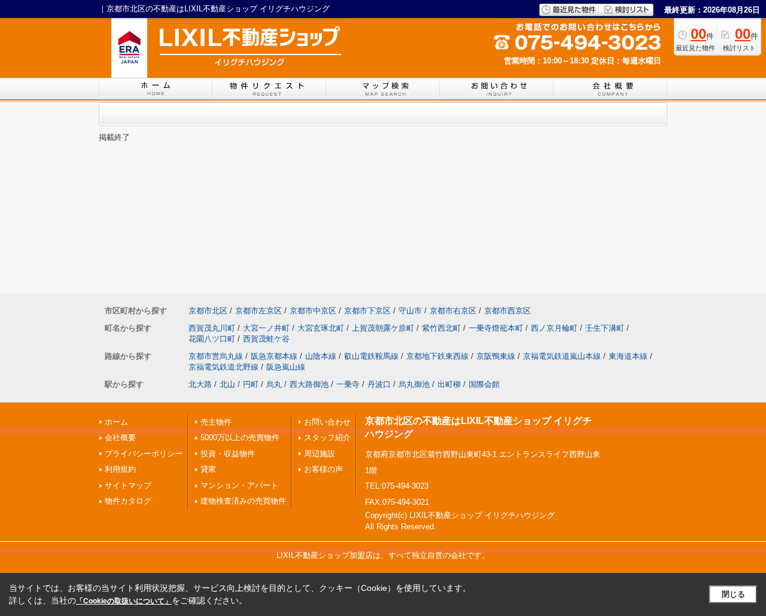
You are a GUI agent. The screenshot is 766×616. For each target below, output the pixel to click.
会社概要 (120, 437)
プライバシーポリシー (144, 453)
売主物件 (216, 421)
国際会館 (484, 384)
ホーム (116, 421)
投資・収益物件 (227, 453)
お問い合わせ (327, 421)
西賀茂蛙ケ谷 (266, 338)
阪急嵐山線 (285, 366)
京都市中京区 (313, 310)
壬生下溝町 (604, 328)
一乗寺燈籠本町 (496, 328)
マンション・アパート (239, 485)
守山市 (410, 310)
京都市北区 (208, 310)
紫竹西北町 (441, 328)
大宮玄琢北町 (320, 328)
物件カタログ (128, 500)
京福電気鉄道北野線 (224, 366)
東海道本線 (628, 356)
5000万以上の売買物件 (239, 437)
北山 (227, 384)
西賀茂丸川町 (212, 328)
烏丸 (274, 384)
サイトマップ (128, 485)
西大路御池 (309, 384)
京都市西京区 (507, 310)
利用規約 (120, 469)
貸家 (208, 469)
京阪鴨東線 (495, 356)
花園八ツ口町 (212, 338)
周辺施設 (319, 453)
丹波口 (379, 384)
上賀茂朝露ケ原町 (383, 328)
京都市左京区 (258, 310)
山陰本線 (320, 356)
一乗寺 (348, 384)
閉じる (733, 594)
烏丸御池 (414, 384)
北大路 (200, 384)
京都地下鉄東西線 (437, 356)
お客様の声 (323, 469)
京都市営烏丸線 (216, 356)
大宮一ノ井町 (266, 328)
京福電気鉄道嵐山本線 (562, 356)
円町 (251, 384)
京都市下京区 (367, 310)
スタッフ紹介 (327, 437)
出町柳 (449, 384)
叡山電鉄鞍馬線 (371, 356)
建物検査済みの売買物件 (243, 500)
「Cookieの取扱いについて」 (124, 601)
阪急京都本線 (274, 356)
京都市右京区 (453, 310)
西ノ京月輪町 (554, 328)
